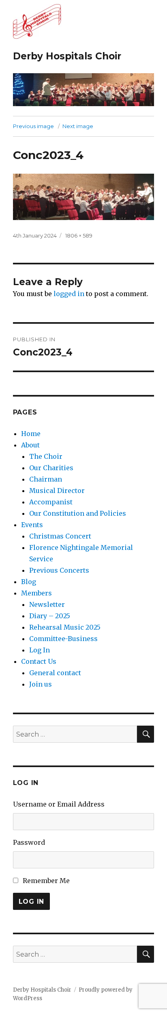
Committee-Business (63, 639)
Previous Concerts (59, 570)
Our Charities (51, 468)
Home (31, 434)
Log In (39, 650)
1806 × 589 (78, 235)
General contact (55, 673)
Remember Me (46, 881)
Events (32, 525)
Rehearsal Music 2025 (65, 627)
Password (29, 842)
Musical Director (57, 490)
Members (36, 593)
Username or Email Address (59, 804)
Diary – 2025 (49, 616)
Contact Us (38, 661)
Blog (28, 582)
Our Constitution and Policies (77, 513)
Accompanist (51, 502)
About (30, 445)
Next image (77, 126)
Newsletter (47, 604)
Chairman (45, 479)
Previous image (33, 126)
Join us (40, 684)
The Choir (45, 456)
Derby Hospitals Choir (67, 56)
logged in (69, 294)
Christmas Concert (60, 536)
